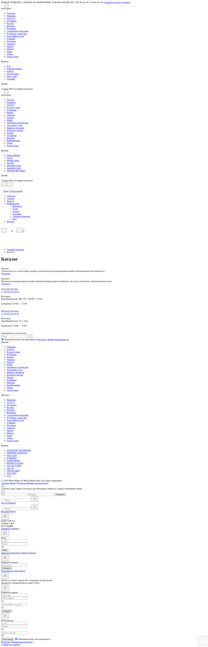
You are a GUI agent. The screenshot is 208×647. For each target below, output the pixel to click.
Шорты (10, 49)
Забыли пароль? (28, 553)
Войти (4, 550)
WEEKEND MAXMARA (19, 450)
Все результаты (8, 503)
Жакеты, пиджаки (15, 128)
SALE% (10, 105)
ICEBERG (12, 458)
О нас (15, 209)
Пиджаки (11, 41)
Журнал (10, 221)
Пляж (9, 51)
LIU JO (10, 468)
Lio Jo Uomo (13, 74)
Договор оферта (9, 483)
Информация (13, 203)
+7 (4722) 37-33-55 (10, 313)
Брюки (10, 46)
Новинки (11, 16)
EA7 (9, 66)
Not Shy (10, 163)
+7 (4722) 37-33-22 (10, 291)
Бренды (10, 201)
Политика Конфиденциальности (33, 483)
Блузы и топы (13, 107)
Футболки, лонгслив (17, 33)
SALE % (11, 18)
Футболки (12, 110)
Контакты (17, 206)
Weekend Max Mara (16, 170)
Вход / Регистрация (12, 191)
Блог (14, 219)
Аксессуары (12, 56)
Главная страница (15, 249)
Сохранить (6, 611)
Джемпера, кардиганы (17, 123)
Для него (11, 13)
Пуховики (12, 21)
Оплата (16, 211)
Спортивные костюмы (17, 31)
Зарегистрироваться (10, 553)
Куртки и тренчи (15, 130)
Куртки (10, 23)
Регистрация (7, 639)
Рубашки (11, 39)
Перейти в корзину (10, 528)
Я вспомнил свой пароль (13, 571)
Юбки (10, 120)
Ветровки (11, 28)
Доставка (16, 214)
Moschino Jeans (14, 165)
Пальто (10, 133)
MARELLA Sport (15, 463)
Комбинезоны (13, 140)
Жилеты (11, 26)
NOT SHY (12, 473)
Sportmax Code (14, 168)
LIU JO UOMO (14, 465)
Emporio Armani (14, 69)
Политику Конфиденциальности (53, 339)
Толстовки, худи (14, 125)
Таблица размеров (21, 216)
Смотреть (5, 273)
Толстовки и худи (15, 36)
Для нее (10, 100)
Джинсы (11, 44)
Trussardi (11, 79)
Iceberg (10, 71)
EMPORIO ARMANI (17, 453)
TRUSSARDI (13, 470)
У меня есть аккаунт (11, 644)
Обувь (10, 54)
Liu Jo (9, 158)
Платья (10, 117)
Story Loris (12, 76)
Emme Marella (13, 155)
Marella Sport (13, 160)
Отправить (60, 494)
